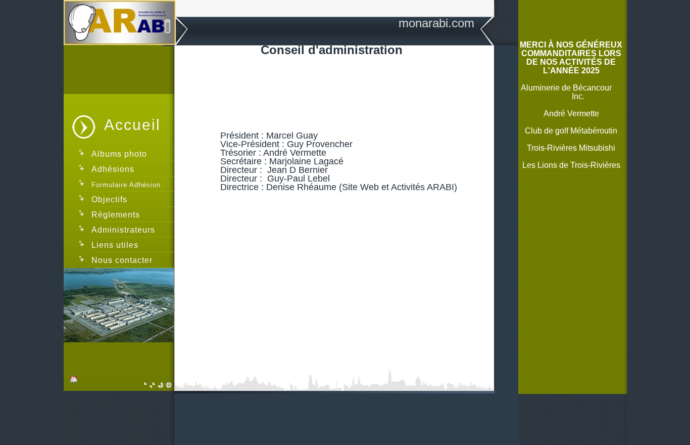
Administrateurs (123, 230)
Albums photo (119, 154)
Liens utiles (114, 245)
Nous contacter (122, 260)
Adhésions (112, 169)
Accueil (132, 124)
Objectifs (109, 199)
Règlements (116, 214)
